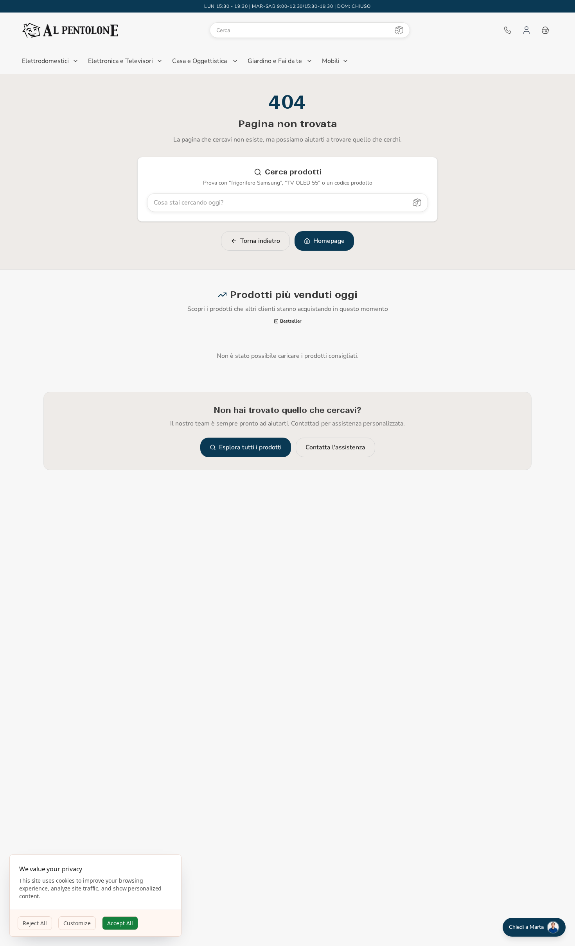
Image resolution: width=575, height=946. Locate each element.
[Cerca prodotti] (399, 30)
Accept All (120, 923)
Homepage (329, 241)
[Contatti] (508, 30)
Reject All (35, 923)
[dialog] (95, 895)
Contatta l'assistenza (335, 447)
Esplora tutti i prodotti (250, 447)
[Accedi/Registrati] (526, 30)
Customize (77, 923)
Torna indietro (260, 241)
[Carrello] (545, 30)
